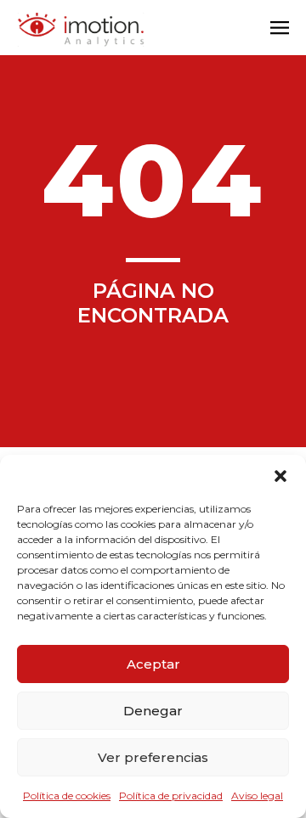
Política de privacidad (171, 795)
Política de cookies (66, 795)
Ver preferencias (153, 757)
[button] (280, 476)
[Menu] (279, 30)
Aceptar (153, 664)
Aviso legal (257, 795)
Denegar (153, 711)
